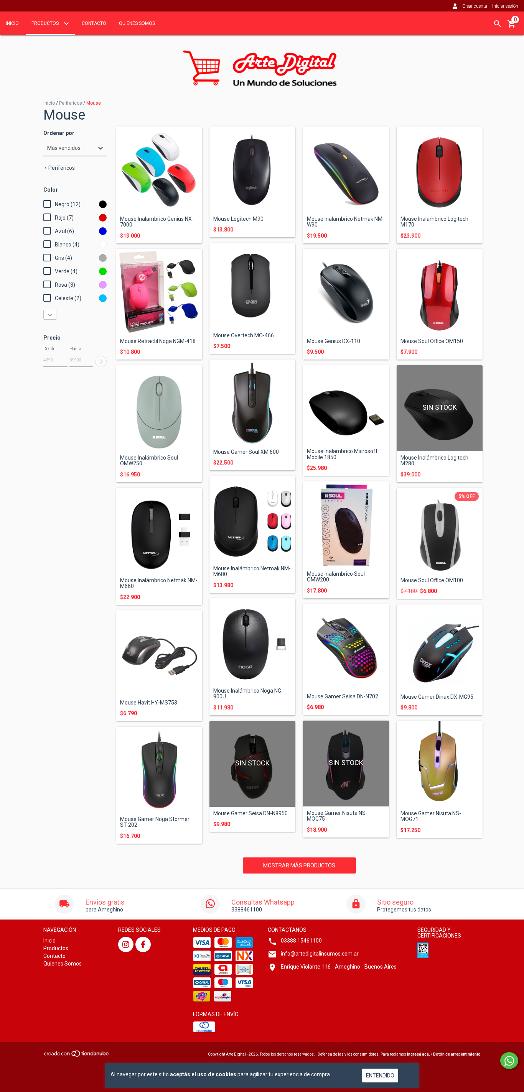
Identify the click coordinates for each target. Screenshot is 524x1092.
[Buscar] (497, 23)
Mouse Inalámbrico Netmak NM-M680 (252, 571)
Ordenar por (58, 133)
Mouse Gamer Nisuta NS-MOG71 (430, 816)
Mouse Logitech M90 (238, 219)
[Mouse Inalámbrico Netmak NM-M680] (252, 519)
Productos (45, 23)
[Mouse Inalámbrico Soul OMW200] (346, 524)
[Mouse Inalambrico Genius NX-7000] (159, 169)
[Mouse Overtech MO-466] (252, 286)
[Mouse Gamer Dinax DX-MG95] (440, 647)
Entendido (380, 1075)
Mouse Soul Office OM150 (431, 341)
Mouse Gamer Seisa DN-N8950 (250, 813)
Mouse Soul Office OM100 (431, 580)
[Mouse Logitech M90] (252, 169)
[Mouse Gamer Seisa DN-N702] (346, 647)
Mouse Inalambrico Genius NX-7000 (157, 222)
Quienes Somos (137, 23)
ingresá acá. (418, 1054)
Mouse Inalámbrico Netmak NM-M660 (159, 583)
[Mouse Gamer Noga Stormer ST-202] (159, 770)
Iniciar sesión (505, 6)
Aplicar (101, 361)
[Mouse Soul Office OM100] (440, 531)
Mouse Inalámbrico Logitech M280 (434, 460)
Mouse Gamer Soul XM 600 (246, 452)
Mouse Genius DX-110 (333, 341)
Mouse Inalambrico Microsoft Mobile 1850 (342, 454)
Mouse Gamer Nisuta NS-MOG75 (337, 816)
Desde (49, 348)
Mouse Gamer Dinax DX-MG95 (436, 697)
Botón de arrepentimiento (457, 1054)
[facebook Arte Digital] (143, 944)
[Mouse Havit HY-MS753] (159, 653)
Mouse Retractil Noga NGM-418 (158, 341)
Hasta (75, 348)
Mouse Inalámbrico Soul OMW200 (336, 577)
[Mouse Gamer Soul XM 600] (252, 402)
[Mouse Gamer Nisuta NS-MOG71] (440, 764)
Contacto (94, 23)
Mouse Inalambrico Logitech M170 (434, 222)
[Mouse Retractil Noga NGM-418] (159, 292)
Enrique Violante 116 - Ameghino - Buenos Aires (339, 967)
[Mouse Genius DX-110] (346, 292)
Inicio (12, 23)
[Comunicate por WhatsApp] (509, 1060)
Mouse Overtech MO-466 (243, 335)
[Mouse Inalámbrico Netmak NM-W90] (346, 169)
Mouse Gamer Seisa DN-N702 (342, 697)
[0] (511, 26)
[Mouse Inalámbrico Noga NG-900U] (252, 641)
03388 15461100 (301, 941)
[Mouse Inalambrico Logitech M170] (440, 169)
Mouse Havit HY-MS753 (148, 703)
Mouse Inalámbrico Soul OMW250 (149, 460)
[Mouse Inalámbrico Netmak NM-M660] (159, 531)
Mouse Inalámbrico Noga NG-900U (248, 694)
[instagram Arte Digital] (125, 944)
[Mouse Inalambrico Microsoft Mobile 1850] (346, 405)
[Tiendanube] (76, 1056)
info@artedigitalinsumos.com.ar (320, 954)
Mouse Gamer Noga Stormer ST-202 (154, 822)
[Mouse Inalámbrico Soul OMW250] (159, 408)
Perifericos (70, 103)
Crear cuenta (474, 6)
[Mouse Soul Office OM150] (440, 292)
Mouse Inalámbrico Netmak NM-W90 (345, 222)
